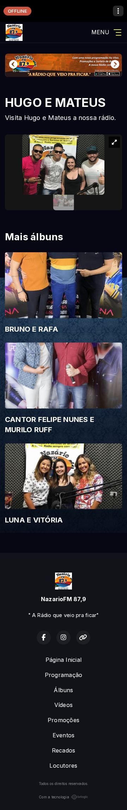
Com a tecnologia (54, 797)
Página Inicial (63, 659)
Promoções (63, 720)
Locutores (63, 765)
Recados (63, 750)
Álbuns (63, 690)
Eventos (64, 735)
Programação (64, 674)
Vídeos (63, 704)
